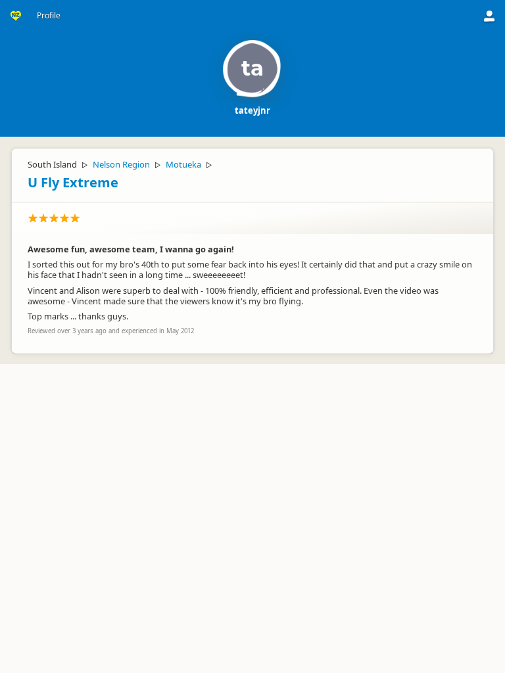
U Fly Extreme (73, 182)
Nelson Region (121, 164)
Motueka (183, 164)
